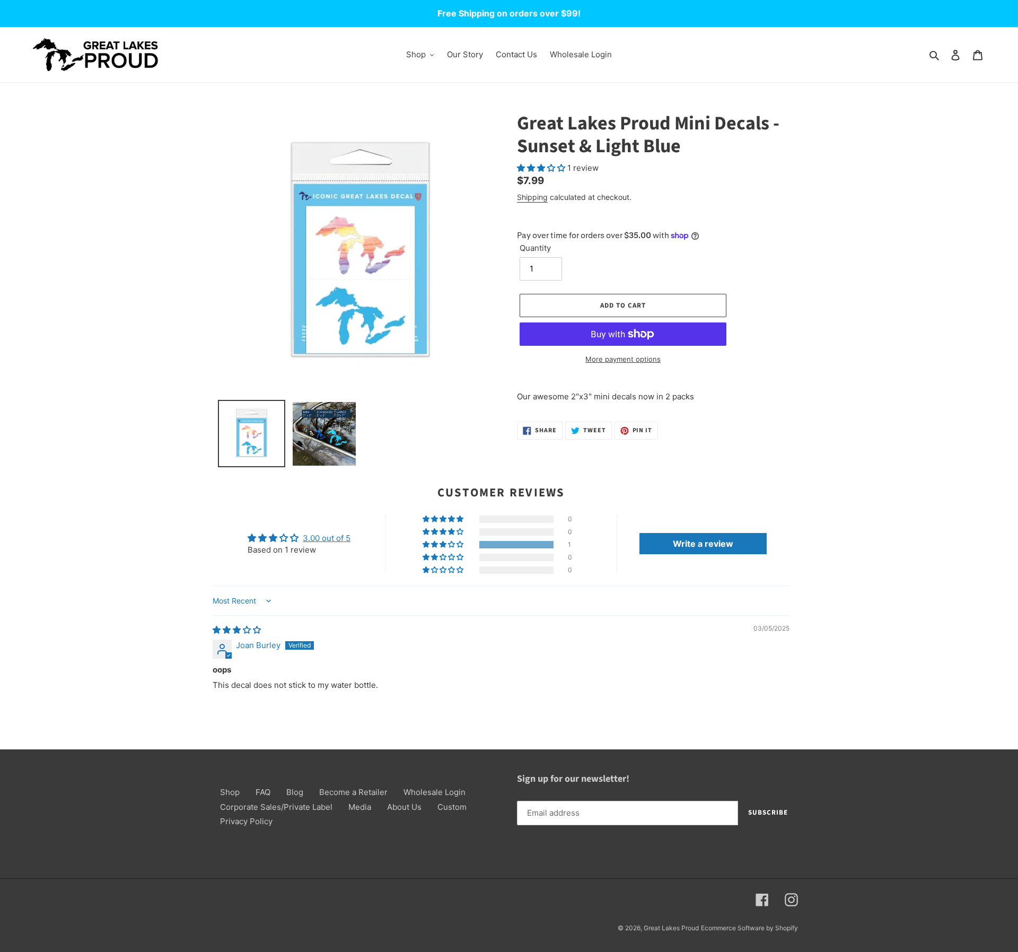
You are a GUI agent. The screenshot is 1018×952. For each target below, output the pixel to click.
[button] (542, 168)
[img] (237, 630)
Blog (294, 792)
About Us (404, 807)
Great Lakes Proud (671, 928)
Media (359, 807)
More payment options (623, 359)
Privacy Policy (246, 821)
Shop (230, 792)
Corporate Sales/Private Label (276, 807)
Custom (452, 807)
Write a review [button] (703, 543)
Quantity (535, 248)
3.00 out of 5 (326, 538)
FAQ (263, 792)
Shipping (532, 197)
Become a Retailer (353, 792)
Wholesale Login (434, 792)
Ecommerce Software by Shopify (749, 928)
